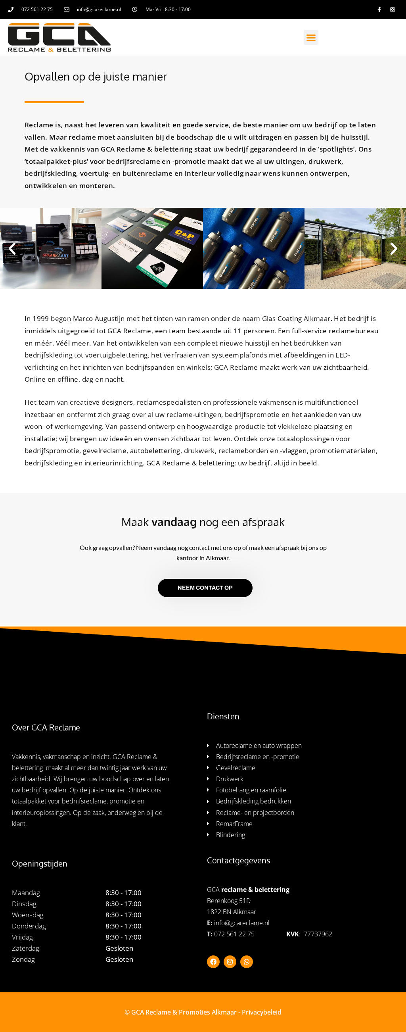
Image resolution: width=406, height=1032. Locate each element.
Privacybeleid (262, 1012)
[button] (311, 37)
